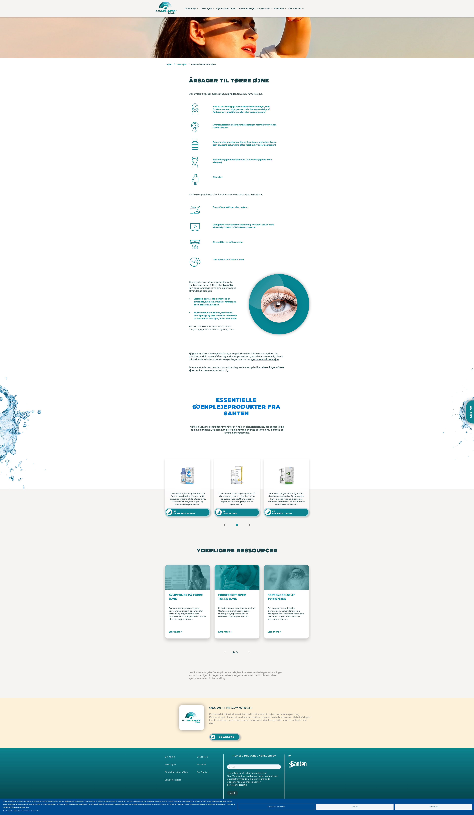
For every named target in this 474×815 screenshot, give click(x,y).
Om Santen (295, 8)
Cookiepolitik (35, 810)
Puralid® (279, 8)
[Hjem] (166, 5)
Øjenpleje (191, 8)
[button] (237, 525)
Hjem (169, 64)
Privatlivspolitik (7, 810)
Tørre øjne (206, 8)
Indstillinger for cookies (276, 806)
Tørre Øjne (181, 64)
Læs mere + (175, 631)
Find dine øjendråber (176, 772)
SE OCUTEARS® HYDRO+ (256, 512)
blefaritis (228, 285)
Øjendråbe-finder (226, 8)
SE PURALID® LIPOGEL (206, 512)
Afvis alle (355, 806)
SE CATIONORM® (302, 512)
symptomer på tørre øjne (265, 359)
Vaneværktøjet (247, 8)
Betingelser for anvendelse (21, 810)
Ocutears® (263, 8)
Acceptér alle (433, 806)
